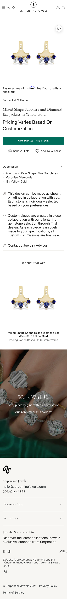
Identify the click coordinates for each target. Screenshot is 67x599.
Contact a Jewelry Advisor (27, 245)
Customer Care (13, 504)
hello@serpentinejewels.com (24, 487)
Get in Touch (11, 518)
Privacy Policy (24, 562)
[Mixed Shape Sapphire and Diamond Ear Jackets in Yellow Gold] (33, 298)
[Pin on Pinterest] (33, 54)
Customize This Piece (33, 140)
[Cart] (63, 7)
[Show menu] (3, 7)
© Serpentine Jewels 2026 (19, 586)
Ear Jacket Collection (16, 100)
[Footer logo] (7, 470)
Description (10, 166)
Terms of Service (49, 562)
